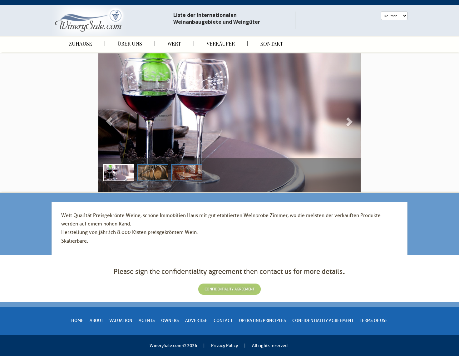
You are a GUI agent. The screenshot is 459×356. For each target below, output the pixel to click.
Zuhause (80, 43)
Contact (223, 320)
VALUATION (120, 320)
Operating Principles (262, 320)
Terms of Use (374, 320)
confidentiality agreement (229, 289)
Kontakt (271, 43)
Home (77, 320)
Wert (174, 43)
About (96, 320)
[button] (118, 122)
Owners (170, 320)
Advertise (196, 320)
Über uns (129, 43)
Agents (147, 320)
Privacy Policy (224, 345)
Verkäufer (220, 43)
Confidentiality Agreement (322, 320)
